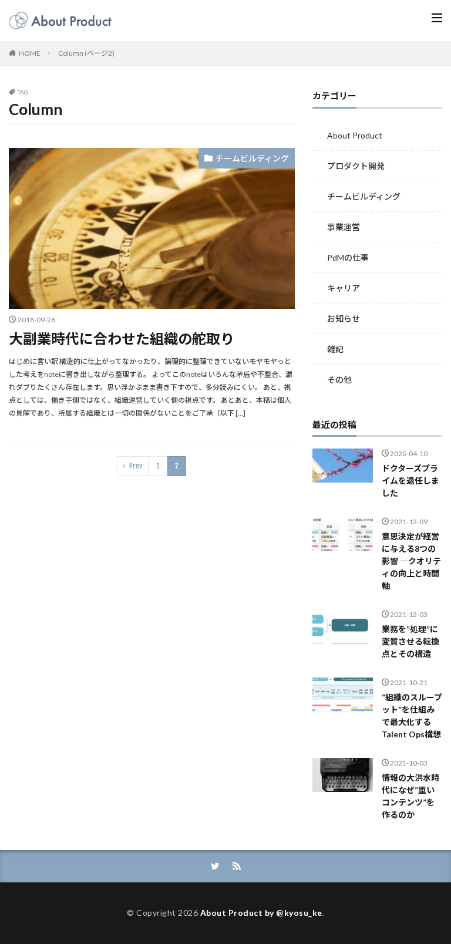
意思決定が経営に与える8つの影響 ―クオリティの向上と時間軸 (411, 561)
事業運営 (343, 227)
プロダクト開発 (356, 166)
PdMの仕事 (348, 257)
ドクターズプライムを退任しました (410, 480)
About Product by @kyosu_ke (261, 913)
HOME (30, 53)
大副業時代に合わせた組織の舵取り (121, 338)
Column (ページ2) (86, 53)
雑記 (335, 349)
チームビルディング (252, 158)
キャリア (343, 288)
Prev (135, 465)
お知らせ (343, 318)
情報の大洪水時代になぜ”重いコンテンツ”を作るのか (410, 796)
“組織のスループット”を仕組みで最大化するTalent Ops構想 (412, 715)
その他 (339, 380)
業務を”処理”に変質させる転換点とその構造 (410, 641)
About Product (354, 135)
